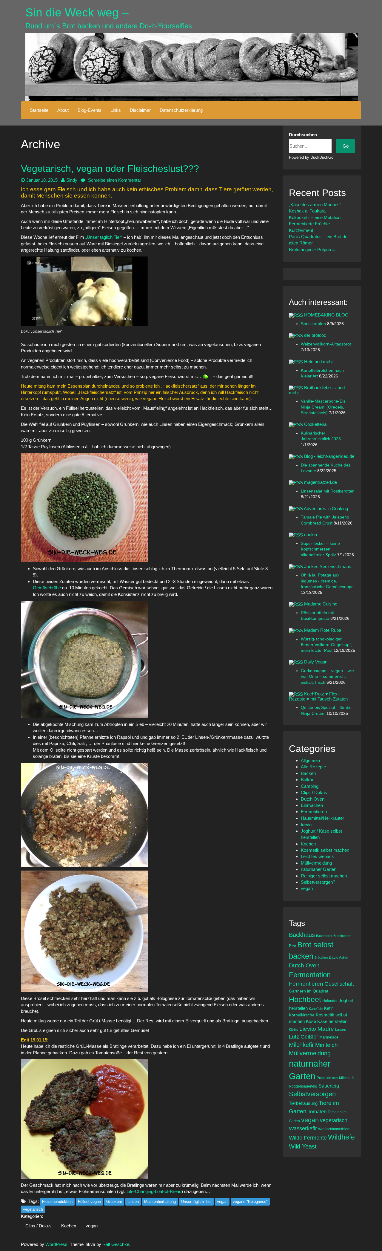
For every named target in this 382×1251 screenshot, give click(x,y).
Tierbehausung (303, 1103)
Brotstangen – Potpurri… (313, 249)
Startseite (39, 110)
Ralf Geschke (115, 1244)
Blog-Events (89, 110)
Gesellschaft (339, 984)
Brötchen (321, 957)
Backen (308, 773)
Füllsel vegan (89, 1201)
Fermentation (310, 975)
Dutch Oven (312, 799)
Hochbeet (305, 999)
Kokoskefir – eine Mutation (315, 217)
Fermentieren (314, 811)
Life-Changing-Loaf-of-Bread (154, 1191)
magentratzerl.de (320, 482)
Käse (311, 1021)
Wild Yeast (303, 1146)
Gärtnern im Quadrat (308, 991)
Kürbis (293, 1029)
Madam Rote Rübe (322, 630)
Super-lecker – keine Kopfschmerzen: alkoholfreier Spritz (320, 549)
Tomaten (317, 1111)
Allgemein (310, 760)
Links (115, 110)
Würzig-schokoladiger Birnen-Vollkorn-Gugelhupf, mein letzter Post (326, 645)
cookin (310, 534)
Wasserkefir (303, 1128)
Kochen (68, 1225)
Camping (309, 786)
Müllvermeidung (316, 862)
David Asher (339, 957)
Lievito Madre (316, 1029)
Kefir (328, 1008)
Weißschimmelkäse (334, 1129)
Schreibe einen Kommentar (114, 180)
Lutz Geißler (303, 1037)
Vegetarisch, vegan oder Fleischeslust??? (110, 168)
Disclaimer (140, 110)
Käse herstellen (332, 1021)
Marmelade (328, 1037)
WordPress (56, 1244)
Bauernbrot (324, 936)
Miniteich (326, 1045)
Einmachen (312, 805)
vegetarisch (33, 1209)
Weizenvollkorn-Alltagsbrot (326, 344)
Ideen (306, 824)
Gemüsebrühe (47, 587)
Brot (292, 946)
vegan (222, 1201)
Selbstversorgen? (318, 882)
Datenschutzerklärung (181, 110)
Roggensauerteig (303, 1086)
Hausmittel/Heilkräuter (322, 818)
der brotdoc (315, 335)
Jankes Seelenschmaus (327, 566)
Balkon (307, 779)
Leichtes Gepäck (317, 856)
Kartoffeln (316, 1008)
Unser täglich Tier (196, 1201)
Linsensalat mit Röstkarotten (328, 491)
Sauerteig (328, 1085)
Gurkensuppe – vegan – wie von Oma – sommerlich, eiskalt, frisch (327, 677)
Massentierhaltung (160, 1201)
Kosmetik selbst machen (325, 850)
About (63, 110)
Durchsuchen (303, 134)
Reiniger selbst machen (324, 875)
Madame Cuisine (320, 603)
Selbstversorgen (312, 1094)
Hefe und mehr (318, 361)
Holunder (330, 1001)
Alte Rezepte (313, 766)
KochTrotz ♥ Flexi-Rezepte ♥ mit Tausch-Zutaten (318, 696)
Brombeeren (342, 936)
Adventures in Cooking (326, 508)
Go (346, 146)
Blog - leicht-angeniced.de (329, 456)
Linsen (133, 1201)
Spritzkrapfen (314, 324)
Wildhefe (341, 1137)
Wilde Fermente (308, 1138)
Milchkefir (301, 1045)
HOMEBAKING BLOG (326, 314)
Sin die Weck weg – (77, 12)
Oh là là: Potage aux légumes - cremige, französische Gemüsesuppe (327, 581)
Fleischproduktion (57, 1201)
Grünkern (114, 1201)
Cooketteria (315, 424)
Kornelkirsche (302, 1015)
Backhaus (302, 935)
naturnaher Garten (318, 869)
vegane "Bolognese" (250, 1201)
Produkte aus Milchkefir (336, 1078)
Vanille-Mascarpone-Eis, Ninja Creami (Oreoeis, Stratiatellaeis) (323, 407)
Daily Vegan (315, 661)
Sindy (71, 180)
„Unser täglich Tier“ (103, 237)
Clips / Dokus (38, 1225)
